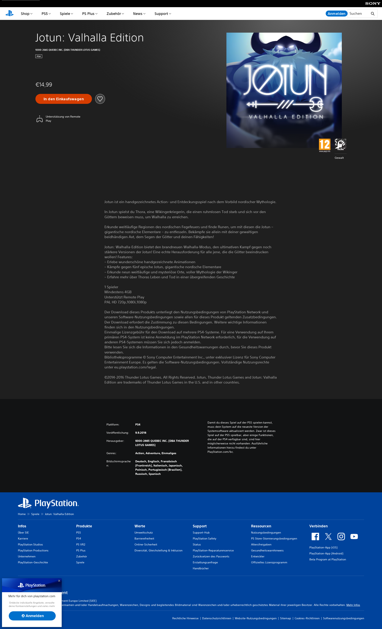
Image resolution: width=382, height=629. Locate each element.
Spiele (65, 13)
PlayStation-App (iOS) (323, 547)
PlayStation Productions (33, 550)
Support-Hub (201, 532)
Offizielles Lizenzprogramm (269, 562)
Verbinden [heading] (318, 526)
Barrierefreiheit (144, 538)
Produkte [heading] (84, 526)
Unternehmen (26, 556)
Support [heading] (200, 526)
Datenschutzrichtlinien (216, 618)
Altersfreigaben (261, 544)
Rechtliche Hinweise (185, 618)
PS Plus (88, 13)
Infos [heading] (22, 526)
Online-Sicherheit (145, 544)
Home (22, 514)
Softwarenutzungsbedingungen (343, 618)
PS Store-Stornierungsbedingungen (274, 538)
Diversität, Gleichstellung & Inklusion (158, 550)
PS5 (45, 13)
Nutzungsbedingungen (266, 532)
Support (161, 13)
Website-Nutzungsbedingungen (256, 618)
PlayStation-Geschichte (33, 562)
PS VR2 (80, 544)
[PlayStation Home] (10, 13)
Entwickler (257, 556)
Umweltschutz (143, 532)
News (137, 13)
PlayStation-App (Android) (326, 553)
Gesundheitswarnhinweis (267, 550)
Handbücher (201, 568)
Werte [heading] (139, 526)
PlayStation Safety (204, 538)
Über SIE (23, 532)
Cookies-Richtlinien (307, 618)
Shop (25, 13)
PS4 (78, 538)
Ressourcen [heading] (261, 526)
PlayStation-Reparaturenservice (213, 550)
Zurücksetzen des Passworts (211, 556)
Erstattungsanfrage (205, 562)
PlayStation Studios (30, 544)
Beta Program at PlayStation (327, 559)
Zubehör (114, 13)
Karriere (23, 538)
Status (197, 544)
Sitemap (285, 618)
